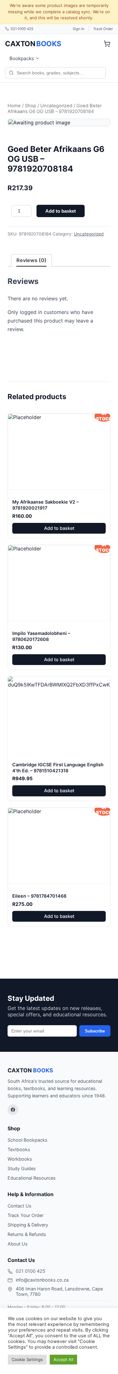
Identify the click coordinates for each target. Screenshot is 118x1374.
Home (14, 106)
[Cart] (107, 44)
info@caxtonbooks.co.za (42, 1280)
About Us (18, 1243)
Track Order (103, 29)
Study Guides (22, 1168)
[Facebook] (13, 1109)
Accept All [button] (63, 1359)
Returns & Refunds (27, 1234)
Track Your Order (25, 1215)
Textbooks (19, 1149)
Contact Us (19, 1205)
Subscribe (95, 1031)
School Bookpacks (28, 1140)
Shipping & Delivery (28, 1224)
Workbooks (20, 1159)
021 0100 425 (22, 29)
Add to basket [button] (59, 528)
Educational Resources (32, 1178)
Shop (30, 106)
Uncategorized (56, 106)
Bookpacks (21, 58)
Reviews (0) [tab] (31, 260)
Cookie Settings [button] (27, 1359)
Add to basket (60, 211)
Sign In (78, 29)
